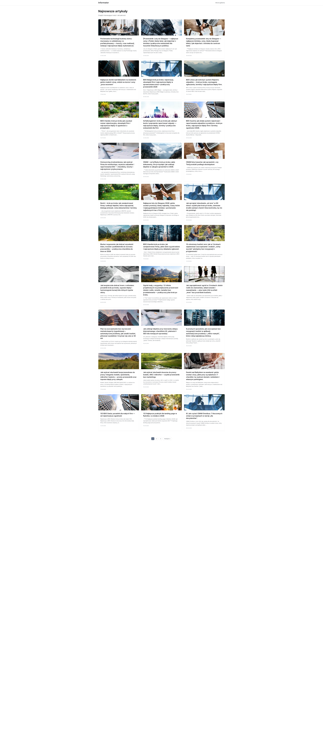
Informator (103, 2)
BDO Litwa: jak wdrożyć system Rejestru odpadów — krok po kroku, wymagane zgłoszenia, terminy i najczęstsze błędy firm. (204, 82)
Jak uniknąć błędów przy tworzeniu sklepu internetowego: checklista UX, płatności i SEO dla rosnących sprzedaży (160, 331)
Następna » (167, 438)
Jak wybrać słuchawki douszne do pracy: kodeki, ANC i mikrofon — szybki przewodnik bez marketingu (161, 374)
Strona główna (220, 3)
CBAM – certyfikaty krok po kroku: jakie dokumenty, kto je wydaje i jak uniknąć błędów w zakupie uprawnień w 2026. (159, 164)
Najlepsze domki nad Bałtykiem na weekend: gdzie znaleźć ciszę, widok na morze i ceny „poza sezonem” (118, 82)
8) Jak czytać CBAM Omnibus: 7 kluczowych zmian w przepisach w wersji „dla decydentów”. (204, 416)
